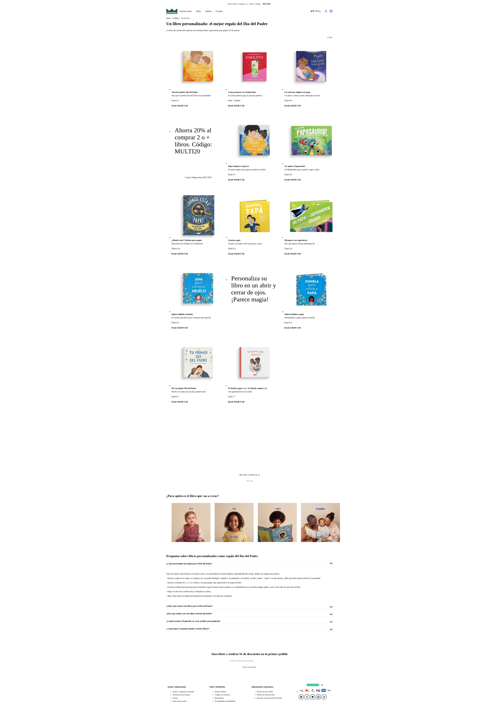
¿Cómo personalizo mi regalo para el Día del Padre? (189, 564)
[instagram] (318, 697)
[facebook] (307, 697)
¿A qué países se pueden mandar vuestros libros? (187, 629)
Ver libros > (176, 18)
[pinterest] (301, 697)
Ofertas (175, 698)
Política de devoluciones (266, 695)
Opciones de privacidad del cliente (269, 698)
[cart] (331, 11)
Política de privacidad (265, 692)
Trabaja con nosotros (222, 695)
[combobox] (315, 11)
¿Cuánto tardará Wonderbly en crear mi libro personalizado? (193, 621)
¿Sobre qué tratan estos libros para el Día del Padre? (189, 606)
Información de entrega (181, 695)
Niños (198, 11)
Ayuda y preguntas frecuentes (183, 692)
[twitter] (312, 697)
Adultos (208, 11)
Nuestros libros (185, 11)
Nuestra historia (220, 692)
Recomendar (219, 698)
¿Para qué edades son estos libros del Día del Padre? (189, 613)
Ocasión (219, 11)
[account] (325, 11)
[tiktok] (324, 697)
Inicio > (168, 18)
